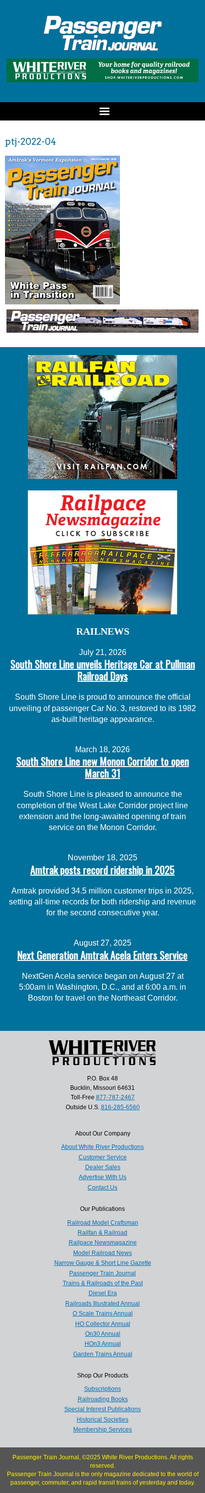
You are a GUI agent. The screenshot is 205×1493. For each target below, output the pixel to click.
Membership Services (102, 1429)
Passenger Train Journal (102, 1273)
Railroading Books (103, 1399)
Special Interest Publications (102, 1409)
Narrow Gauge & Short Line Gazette (102, 1262)
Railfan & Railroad (102, 1232)
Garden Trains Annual (102, 1354)
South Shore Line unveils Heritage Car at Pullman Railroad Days (102, 670)
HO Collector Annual (102, 1323)
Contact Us (102, 1187)
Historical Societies (102, 1419)
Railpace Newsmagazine (103, 1242)
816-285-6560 (120, 1107)
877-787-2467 (115, 1097)
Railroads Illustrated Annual (102, 1303)
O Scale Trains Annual (103, 1313)
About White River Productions (102, 1146)
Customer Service (103, 1157)
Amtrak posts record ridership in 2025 (102, 869)
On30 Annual (102, 1333)
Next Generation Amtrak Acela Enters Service (102, 955)
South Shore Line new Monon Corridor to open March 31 (102, 767)
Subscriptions (102, 1388)
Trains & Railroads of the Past (103, 1283)
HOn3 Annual (103, 1343)
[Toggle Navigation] (102, 111)
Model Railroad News (102, 1253)
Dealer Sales (102, 1167)
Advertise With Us (102, 1177)
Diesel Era (103, 1293)
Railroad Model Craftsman (102, 1222)
